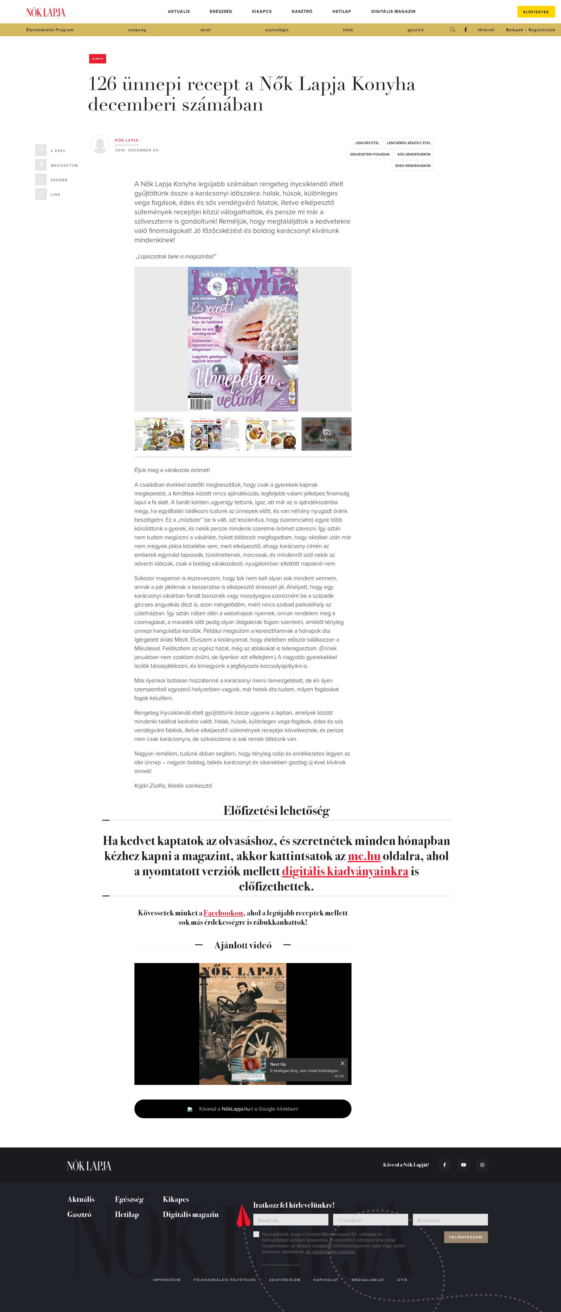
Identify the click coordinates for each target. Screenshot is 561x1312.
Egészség (221, 11)
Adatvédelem (285, 1280)
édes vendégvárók (413, 166)
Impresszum (167, 1280)
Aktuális (179, 11)
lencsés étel (367, 143)
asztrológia (277, 29)
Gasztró (302, 11)
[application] (243, 1024)
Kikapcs (262, 11)
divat (205, 29)
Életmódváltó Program (50, 29)
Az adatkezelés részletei (331, 1252)
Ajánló (97, 59)
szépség (137, 29)
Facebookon (223, 912)
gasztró (416, 29)
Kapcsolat (326, 1280)
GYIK (402, 1280)
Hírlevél (486, 29)
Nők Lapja (46, 12)
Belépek (514, 29)
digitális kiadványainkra (345, 870)
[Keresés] (452, 29)
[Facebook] (465, 29)
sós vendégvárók (414, 154)
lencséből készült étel (409, 143)
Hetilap (342, 11)
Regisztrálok (542, 29)
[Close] (342, 1063)
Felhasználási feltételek (225, 1280)
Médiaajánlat (368, 1280)
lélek (348, 29)
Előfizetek (536, 12)
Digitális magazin (393, 11)
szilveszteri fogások (369, 154)
